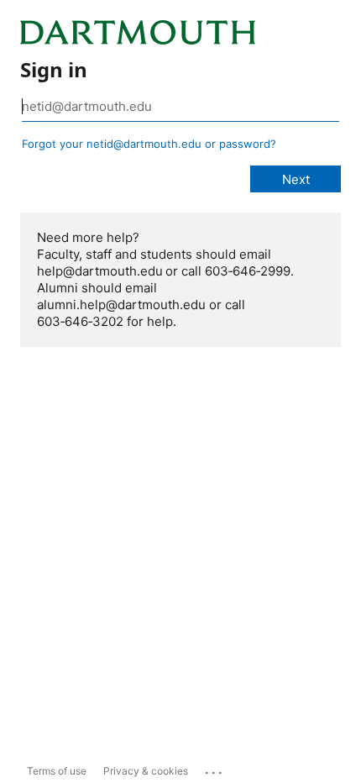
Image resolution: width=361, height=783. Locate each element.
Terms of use (56, 771)
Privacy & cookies (145, 771)
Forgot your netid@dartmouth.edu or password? (149, 143)
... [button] (215, 768)
